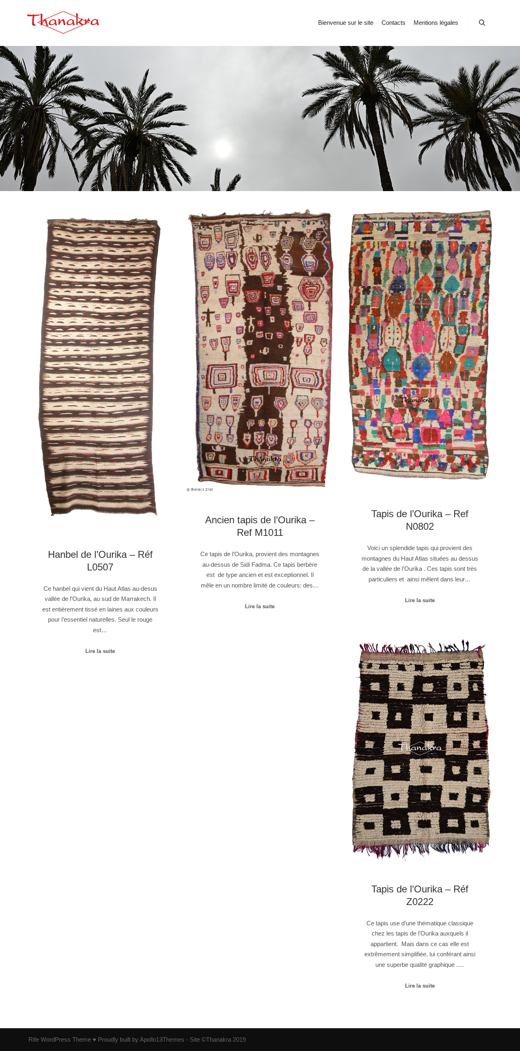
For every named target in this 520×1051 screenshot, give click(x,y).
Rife (33, 1039)
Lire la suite (100, 651)
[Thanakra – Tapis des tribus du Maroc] (65, 23)
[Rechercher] (482, 22)
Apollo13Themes (162, 1039)
